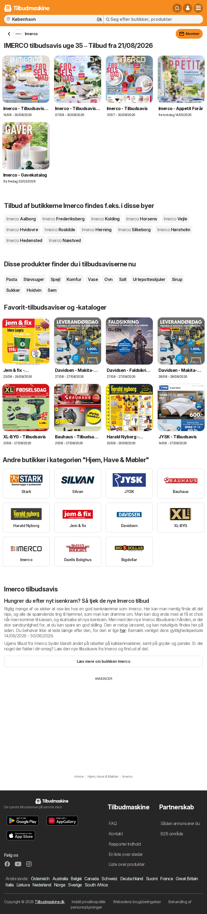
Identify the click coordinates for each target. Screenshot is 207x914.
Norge (59, 884)
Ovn (108, 279)
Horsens (141, 218)
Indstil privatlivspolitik (88, 901)
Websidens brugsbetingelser (137, 901)
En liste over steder (126, 854)
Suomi (151, 878)
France (166, 878)
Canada (91, 878)
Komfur (74, 279)
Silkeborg (134, 229)
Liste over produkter (127, 864)
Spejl (55, 279)
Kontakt (116, 833)
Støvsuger (33, 279)
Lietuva (23, 884)
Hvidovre (22, 229)
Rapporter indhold (125, 844)
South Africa (96, 884)
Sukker (13, 290)
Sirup (177, 279)
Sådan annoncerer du (180, 823)
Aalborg (21, 218)
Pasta (11, 279)
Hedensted (24, 240)
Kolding (105, 218)
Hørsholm (173, 229)
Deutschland (131, 878)
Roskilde (59, 229)
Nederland (41, 884)
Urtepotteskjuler (149, 279)
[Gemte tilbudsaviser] (177, 8)
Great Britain (187, 878)
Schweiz (109, 878)
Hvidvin (34, 290)
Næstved (65, 240)
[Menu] (198, 8)
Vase (93, 279)
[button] (187, 8)
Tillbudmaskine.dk (49, 901)
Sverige (75, 884)
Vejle (175, 218)
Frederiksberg (63, 218)
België (76, 878)
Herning (97, 229)
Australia (60, 878)
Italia (9, 884)
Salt (122, 279)
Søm (52, 290)
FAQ (113, 823)
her (122, 630)
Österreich (40, 878)
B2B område (171, 833)
